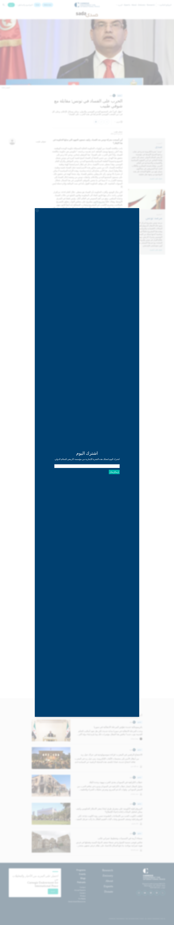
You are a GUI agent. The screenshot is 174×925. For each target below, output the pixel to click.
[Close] (37, 210)
